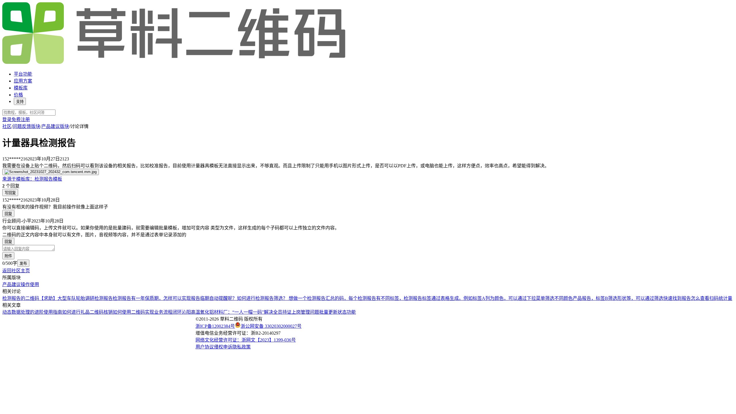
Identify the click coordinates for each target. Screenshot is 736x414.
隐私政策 (241, 346)
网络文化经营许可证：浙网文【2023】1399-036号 (245, 340)
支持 (20, 101)
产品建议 (11, 284)
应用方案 (23, 80)
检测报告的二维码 (20, 298)
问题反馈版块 (26, 126)
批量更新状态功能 (337, 312)
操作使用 (30, 284)
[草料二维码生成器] (174, 62)
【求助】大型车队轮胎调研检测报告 (76, 298)
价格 (18, 94)
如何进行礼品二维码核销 (87, 312)
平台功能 (23, 74)
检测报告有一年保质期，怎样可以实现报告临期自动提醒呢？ (175, 298)
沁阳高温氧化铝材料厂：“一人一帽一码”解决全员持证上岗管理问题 (250, 312)
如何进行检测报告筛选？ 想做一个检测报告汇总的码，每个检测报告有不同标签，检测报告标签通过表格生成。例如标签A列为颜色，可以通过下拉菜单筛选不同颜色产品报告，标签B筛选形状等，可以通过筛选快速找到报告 (464, 298)
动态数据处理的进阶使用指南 (32, 312)
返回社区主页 (16, 270)
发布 (23, 263)
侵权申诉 (223, 346)
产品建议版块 (55, 126)
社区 (7, 126)
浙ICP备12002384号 (215, 326)
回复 (8, 214)
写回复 (10, 193)
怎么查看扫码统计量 (711, 298)
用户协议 (204, 346)
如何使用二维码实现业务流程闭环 (147, 312)
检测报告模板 (32, 179)
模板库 (21, 87)
